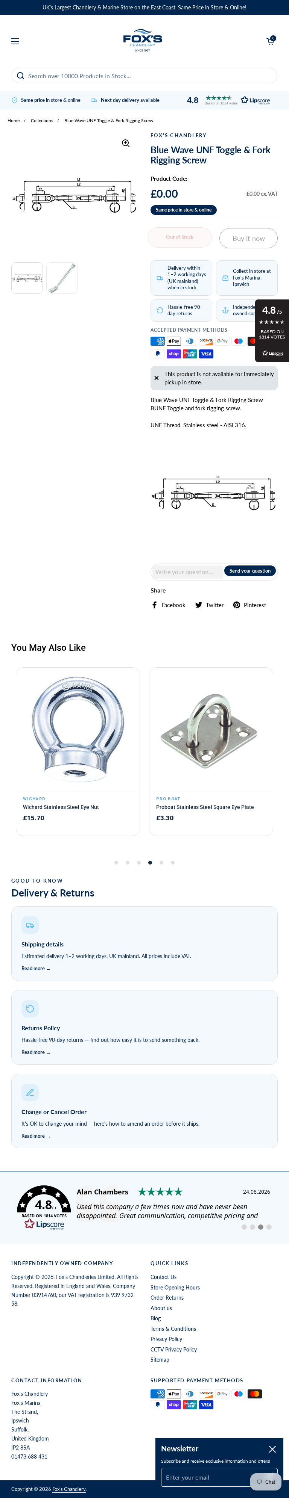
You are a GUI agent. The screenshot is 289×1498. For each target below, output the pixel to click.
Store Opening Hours (175, 1287)
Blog (156, 1318)
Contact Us (163, 1277)
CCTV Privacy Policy (174, 1349)
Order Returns (167, 1297)
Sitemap (160, 1359)
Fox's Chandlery (69, 1489)
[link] (144, 1207)
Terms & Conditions (173, 1329)
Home (14, 120)
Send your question (250, 571)
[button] (226, 100)
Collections (42, 120)
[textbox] (188, 572)
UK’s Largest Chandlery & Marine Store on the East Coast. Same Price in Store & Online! (144, 8)
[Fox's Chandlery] (142, 41)
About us (161, 1308)
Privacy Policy (166, 1339)
